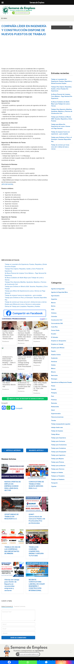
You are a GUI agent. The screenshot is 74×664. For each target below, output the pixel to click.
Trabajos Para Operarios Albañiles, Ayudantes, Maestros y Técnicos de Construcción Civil (61, 111)
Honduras (54, 361)
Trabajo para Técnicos (57, 469)
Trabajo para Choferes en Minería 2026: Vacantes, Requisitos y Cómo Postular (61, 119)
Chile (52, 309)
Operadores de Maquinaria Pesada (61, 382)
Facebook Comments (19, 606)
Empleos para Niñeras (57, 348)
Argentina (54, 299)
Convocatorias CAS (57, 323)
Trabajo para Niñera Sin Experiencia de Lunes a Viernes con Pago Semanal (60, 126)
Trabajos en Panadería (57, 476)
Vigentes (53, 486)
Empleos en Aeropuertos (58, 341)
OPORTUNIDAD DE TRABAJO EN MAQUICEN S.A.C (11, 516)
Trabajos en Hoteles (57, 472)
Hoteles (53, 365)
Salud (53, 410)
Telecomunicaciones (57, 417)
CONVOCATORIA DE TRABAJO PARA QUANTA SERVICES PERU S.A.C (36, 485)
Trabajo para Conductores (59, 445)
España (53, 351)
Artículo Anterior (13, 450)
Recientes (54, 403)
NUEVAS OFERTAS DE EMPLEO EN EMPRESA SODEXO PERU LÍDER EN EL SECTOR (12, 486)
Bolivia (53, 306)
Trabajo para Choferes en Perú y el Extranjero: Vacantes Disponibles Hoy (61, 139)
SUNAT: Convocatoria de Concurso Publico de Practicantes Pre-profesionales (37, 518)
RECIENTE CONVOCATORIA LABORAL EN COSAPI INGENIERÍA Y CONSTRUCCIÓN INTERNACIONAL (37, 585)
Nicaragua (54, 379)
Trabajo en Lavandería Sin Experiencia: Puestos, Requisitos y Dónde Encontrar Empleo (61, 81)
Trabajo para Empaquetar (58, 452)
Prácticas (54, 400)
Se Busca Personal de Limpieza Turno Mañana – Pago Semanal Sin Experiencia (61, 96)
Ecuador (53, 334)
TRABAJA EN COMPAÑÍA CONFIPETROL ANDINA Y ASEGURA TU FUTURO (36, 551)
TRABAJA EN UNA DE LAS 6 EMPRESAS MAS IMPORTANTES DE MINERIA (12, 550)
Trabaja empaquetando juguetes (60, 424)
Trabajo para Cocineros (58, 441)
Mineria (53, 372)
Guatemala (54, 358)
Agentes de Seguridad (57, 289)
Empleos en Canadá (57, 344)
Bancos (53, 302)
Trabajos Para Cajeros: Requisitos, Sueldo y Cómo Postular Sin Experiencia (61, 89)
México (53, 368)
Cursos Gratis (55, 330)
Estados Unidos (56, 354)
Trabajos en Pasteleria (57, 479)
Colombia (54, 316)
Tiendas (53, 420)
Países (53, 386)
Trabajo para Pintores (57, 462)
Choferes (53, 313)
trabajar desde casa (57, 427)
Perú (52, 396)
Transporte (54, 483)
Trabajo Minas (55, 434)
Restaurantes (55, 406)
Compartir (19, 408)
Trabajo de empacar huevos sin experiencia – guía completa (23, 295)
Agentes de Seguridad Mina (59, 292)
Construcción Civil (56, 320)
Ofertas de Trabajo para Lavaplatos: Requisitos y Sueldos (22, 306)
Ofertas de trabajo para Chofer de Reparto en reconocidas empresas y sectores (11, 585)
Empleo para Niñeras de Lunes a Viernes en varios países (22, 304)
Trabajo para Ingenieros (58, 455)
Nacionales (54, 375)
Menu (5, 18)
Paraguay (54, 393)
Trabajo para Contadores (58, 448)
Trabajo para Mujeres (57, 458)
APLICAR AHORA (7, 184)
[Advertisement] (24, 53)
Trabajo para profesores (58, 465)
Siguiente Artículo (36, 450)
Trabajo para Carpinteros (58, 438)
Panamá (53, 389)
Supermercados (56, 413)
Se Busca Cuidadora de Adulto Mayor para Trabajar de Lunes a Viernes (60, 104)
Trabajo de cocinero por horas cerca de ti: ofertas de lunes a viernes (26, 302)
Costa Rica (54, 327)
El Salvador (54, 337)
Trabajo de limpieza (57, 431)
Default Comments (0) (7, 606)
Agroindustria (55, 296)
